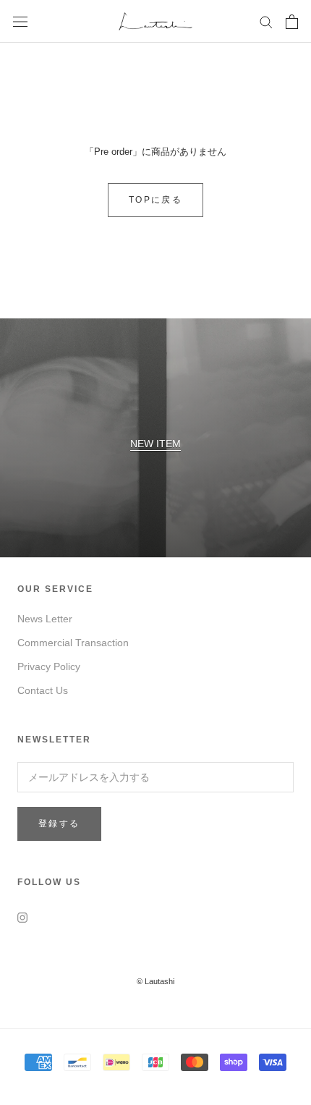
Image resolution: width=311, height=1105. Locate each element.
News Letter (44, 619)
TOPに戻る (155, 200)
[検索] (266, 21)
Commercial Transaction (73, 642)
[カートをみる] (292, 21)
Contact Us (42, 690)
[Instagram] (22, 917)
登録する (59, 823)
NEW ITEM (155, 443)
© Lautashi (155, 981)
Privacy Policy (48, 666)
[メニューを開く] (20, 21)
